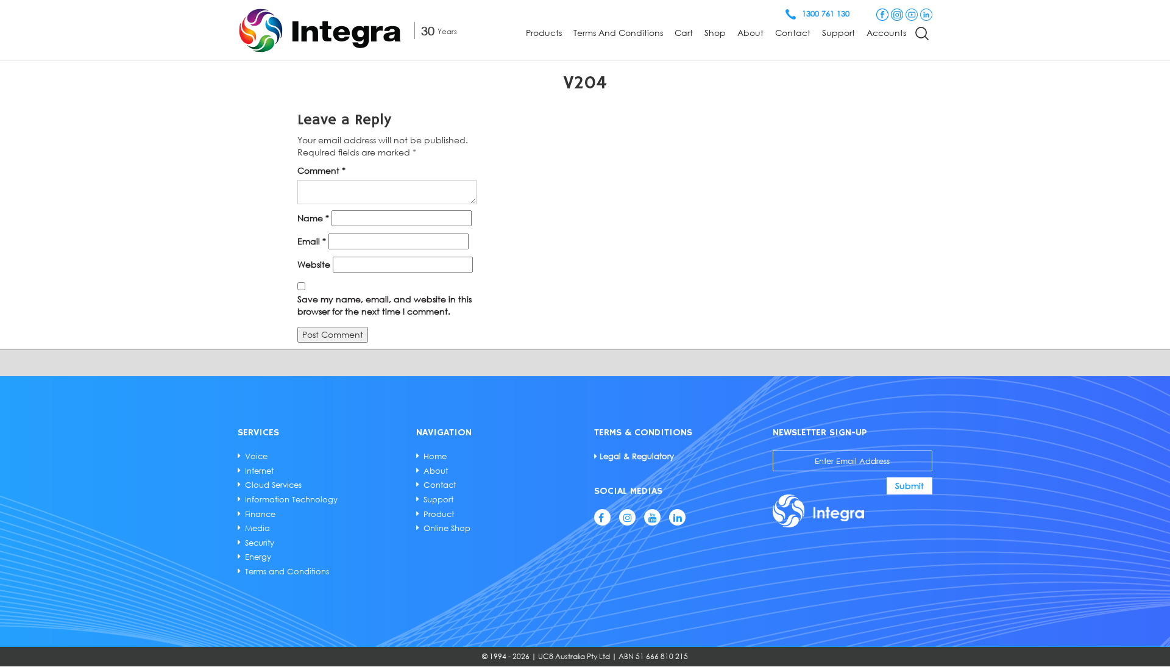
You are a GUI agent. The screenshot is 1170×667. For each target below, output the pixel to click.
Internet (259, 471)
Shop (715, 32)
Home (435, 456)
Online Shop (447, 528)
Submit (909, 485)
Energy (258, 557)
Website (313, 264)
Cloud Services (273, 485)
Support (838, 32)
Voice (256, 456)
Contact (792, 32)
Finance (260, 514)
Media (257, 528)
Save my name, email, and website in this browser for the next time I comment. (384, 305)
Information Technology (291, 499)
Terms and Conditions (618, 32)
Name (313, 218)
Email (311, 241)
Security (259, 543)
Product (439, 514)
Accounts (886, 32)
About (750, 32)
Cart (684, 32)
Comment (321, 170)
